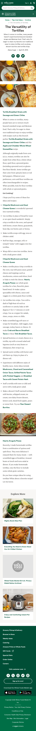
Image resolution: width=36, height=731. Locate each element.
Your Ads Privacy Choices (22, 707)
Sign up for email (18, 681)
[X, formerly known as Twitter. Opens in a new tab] (13, 675)
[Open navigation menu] (2, 3)
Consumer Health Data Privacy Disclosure (17, 715)
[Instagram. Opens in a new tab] (18, 675)
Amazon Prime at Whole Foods (14, 647)
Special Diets (7, 655)
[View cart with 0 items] (34, 3)
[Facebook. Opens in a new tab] (8, 675)
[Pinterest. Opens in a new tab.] (13, 56)
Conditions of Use (17, 711)
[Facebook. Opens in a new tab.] (18, 56)
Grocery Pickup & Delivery (12, 630)
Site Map (9, 718)
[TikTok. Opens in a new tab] (23, 675)
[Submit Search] (32, 8)
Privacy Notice (9, 707)
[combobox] (16, 8)
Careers (6, 663)
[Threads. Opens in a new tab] (28, 675)
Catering (6, 643)
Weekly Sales (8, 638)
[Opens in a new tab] (10, 693)
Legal (26, 718)
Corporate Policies (18, 722)
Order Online (7, 659)
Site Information (18, 718)
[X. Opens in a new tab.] (23, 56)
